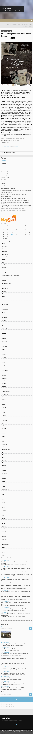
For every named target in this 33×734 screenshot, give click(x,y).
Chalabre (22, 208)
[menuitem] (16, 24)
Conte (3, 325)
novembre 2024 (4, 173)
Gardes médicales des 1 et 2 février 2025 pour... (14, 687)
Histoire (3, 402)
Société (3, 507)
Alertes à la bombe (6, 249)
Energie (3, 362)
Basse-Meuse (5, 272)
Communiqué (5, 309)
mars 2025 (3, 166)
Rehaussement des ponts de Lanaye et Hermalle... (15, 653)
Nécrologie (4, 470)
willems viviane (5, 574)
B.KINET (3, 585)
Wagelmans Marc (5, 613)
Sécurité (3, 502)
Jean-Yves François (6, 562)
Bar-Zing (23, 198)
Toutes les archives (5, 185)
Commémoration (5, 304)
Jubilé (3, 425)
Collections (4, 301)
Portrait (3, 481)
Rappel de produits (6, 489)
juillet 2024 (3, 181)
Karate (3, 433)
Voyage (3, 552)
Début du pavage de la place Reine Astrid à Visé (19, 591)
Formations (4, 388)
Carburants (4, 285)
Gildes (3, 396)
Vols (3, 549)
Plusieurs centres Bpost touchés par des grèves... (14, 683)
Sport (3, 515)
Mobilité (3, 457)
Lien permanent (5, 146)
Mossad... (3, 192)
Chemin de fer (5, 288)
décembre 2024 (4, 171)
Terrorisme (4, 520)
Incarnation (9, 192)
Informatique (5, 417)
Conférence (4, 317)
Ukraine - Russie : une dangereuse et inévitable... (11, 202)
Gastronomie (5, 394)
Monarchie (4, 460)
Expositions (4, 378)
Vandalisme (4, 542)
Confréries (4, 320)
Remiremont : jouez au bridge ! (8, 200)
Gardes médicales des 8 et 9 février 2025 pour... (14, 678)
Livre (3, 441)
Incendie (3, 412)
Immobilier (4, 407)
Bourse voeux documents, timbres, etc (10, 275)
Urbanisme (4, 536)
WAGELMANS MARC (6, 568)
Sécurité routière (5, 505)
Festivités (4, 383)
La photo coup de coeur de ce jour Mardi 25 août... (12, 205)
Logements (4, 444)
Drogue (3, 351)
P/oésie (9, 196)
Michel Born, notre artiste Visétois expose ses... (14, 658)
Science (3, 499)
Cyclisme (4, 338)
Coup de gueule (5, 330)
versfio (3, 579)
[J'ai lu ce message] (31, 730)
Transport (4, 531)
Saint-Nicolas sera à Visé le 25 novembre (21, 574)
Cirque (3, 293)
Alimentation (4, 251)
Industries (4, 415)
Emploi (3, 359)
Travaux (3, 534)
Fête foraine (4, 386)
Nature (3, 468)
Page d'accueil (29, 24)
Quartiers (4, 486)
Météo (3, 454)
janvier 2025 (4, 170)
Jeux (3, 423)
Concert (3, 312)
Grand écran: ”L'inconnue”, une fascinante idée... (11, 190)
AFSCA (3, 243)
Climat (3, 299)
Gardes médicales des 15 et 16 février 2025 (13, 663)
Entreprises (4, 367)
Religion (3, 491)
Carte (2, 619)
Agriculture (4, 246)
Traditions (4, 528)
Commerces (4, 307)
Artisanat (4, 259)
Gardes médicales (6, 391)
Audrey (3, 591)
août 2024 (3, 179)
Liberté (24, 194)
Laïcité (3, 436)
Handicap (4, 399)
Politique (4, 478)
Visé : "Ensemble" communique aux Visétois (16, 24)
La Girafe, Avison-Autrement (23, 200)
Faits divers (4, 381)
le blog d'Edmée (27, 190)
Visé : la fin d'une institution (8, 648)
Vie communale (5, 544)
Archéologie (4, 256)
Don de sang (4, 346)
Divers (3, 344)
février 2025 (4, 168)
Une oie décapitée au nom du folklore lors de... (18, 609)
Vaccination (4, 539)
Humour (3, 404)
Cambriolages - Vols (6, 283)
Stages (3, 518)
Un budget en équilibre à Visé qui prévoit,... (13, 673)
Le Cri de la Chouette (27, 26)
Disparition (4, 341)
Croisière (4, 333)
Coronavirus (4, 328)
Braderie (4, 278)
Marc (2, 609)
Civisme (3, 296)
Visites (3, 547)
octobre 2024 (4, 175)
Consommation (5, 322)
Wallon (3, 555)
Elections (4, 357)
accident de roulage (6, 241)
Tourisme (4, 526)
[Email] (16, 699)
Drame (3, 349)
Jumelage (4, 428)
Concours (4, 315)
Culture (3, 336)
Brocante (4, 280)
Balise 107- (3, 196)
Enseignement (5, 365)
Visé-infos (6, 8)
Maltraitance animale (6, 449)
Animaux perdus (5, 254)
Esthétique (4, 375)
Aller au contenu (4, 1)
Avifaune (4, 267)
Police (3, 476)
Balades (3, 270)
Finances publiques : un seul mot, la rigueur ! (11, 194)
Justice (3, 431)
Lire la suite (3, 160)
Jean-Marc (4, 596)
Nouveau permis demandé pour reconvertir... (13, 644)
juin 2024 (3, 183)
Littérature (4, 439)
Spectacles (4, 513)
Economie (4, 354)
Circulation (4, 291)
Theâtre (3, 523)
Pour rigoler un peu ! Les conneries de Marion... (11, 210)
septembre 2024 (5, 177)
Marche (3, 452)
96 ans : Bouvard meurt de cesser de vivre (10, 198)
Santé (3, 497)
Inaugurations (5, 410)
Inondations (4, 420)
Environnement (5, 370)
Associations (4, 264)
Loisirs (3, 447)
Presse (3, 483)
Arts (3, 262)
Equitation (4, 373)
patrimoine (4, 473)
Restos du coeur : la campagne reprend (9, 208)
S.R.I (3, 494)
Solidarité (4, 510)
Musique (4, 465)
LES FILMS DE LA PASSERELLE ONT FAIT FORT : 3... (15, 668)
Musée (3, 462)
